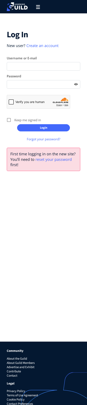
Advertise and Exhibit (20, 367)
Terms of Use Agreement (22, 395)
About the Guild (17, 358)
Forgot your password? (43, 139)
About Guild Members (21, 363)
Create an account (42, 45)
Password (14, 76)
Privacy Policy (16, 391)
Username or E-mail (22, 58)
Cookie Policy (15, 399)
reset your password (53, 159)
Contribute (14, 371)
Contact (12, 375)
